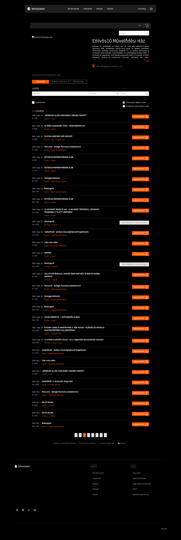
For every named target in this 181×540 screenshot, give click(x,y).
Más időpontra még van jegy (134, 223)
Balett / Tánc (57, 343)
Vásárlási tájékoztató (106, 443)
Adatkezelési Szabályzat (87, 443)
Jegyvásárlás (139, 116)
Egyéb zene (61, 140)
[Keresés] (146, 33)
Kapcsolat (136, 473)
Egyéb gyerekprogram (59, 150)
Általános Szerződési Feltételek (64, 443)
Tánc (53, 119)
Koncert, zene (49, 140)
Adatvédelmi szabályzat (142, 484)
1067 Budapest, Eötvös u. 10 (109, 66)
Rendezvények (98, 473)
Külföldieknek (40, 102)
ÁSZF (135, 489)
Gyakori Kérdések (139, 478)
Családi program (54, 385)
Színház (47, 225)
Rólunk (95, 495)
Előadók (110, 9)
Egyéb (46, 119)
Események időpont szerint (136, 102)
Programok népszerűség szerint (137, 106)
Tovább (146, 61)
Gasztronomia (56, 333)
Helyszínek (87, 9)
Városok (99, 9)
